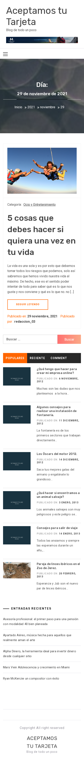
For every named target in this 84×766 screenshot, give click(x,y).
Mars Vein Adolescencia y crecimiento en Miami (36, 667)
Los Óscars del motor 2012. (57, 454)
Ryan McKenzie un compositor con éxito (32, 678)
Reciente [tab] (37, 358)
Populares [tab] (15, 358)
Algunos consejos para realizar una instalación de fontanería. (57, 411)
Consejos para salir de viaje (57, 528)
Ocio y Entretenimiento (39, 205)
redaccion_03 (24, 321)
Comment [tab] (59, 358)
